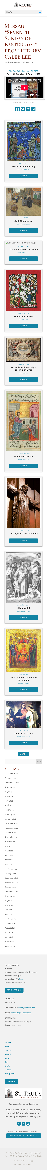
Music (7, 1058)
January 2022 (10, 873)
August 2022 (10, 842)
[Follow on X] (23, 1124)
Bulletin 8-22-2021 (23, 319)
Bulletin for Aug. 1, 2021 (23, 169)
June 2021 (9, 905)
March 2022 (10, 864)
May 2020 (9, 937)
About (7, 1047)
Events (7, 1066)
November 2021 (11, 882)
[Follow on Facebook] (19, 1124)
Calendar (8, 1050)
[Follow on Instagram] (28, 1124)
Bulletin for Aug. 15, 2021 (23, 252)
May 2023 (9, 801)
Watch (23, 176)
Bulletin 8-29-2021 (23, 373)
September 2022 (12, 837)
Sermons (8, 1070)
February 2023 (11, 814)
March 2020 (10, 946)
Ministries (8, 1054)
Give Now (11, 1081)
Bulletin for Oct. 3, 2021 (24, 683)
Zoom (21, 979)
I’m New (8, 1043)
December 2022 (11, 823)
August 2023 (10, 787)
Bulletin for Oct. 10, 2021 (23, 736)
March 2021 (9, 914)
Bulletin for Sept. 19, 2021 (23, 611)
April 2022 (9, 860)
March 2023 (9, 810)
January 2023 (10, 819)
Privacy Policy (10, 1074)
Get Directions (14, 990)
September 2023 (12, 783)
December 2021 (11, 878)
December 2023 (11, 774)
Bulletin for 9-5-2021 (23, 459)
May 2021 (9, 910)
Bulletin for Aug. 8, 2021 (23, 224)
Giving (7, 1062)
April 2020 (9, 942)
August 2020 (10, 928)
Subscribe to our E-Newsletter (23, 1136)
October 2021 (10, 887)
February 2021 (10, 919)
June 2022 (9, 851)
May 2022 (9, 855)
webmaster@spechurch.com (15, 62)
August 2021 (10, 896)
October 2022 (10, 833)
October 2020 (10, 923)
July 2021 (8, 901)
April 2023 (9, 805)
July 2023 (8, 792)
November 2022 (11, 828)
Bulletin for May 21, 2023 (24, 102)
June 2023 (9, 796)
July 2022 (9, 846)
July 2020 (9, 932)
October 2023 (10, 778)
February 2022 (11, 869)
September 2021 (11, 892)
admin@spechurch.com (26, 1008)
